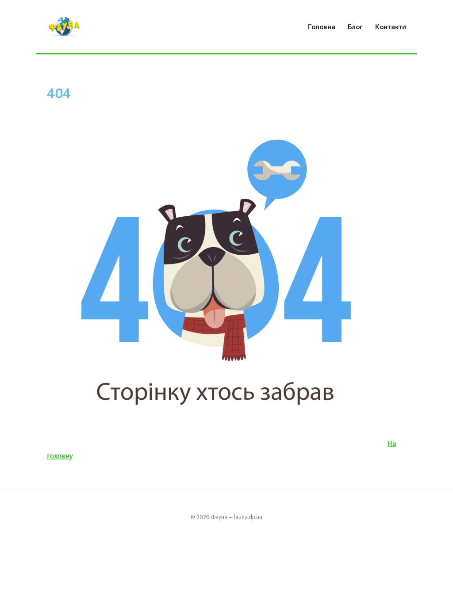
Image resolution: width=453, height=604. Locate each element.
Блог (355, 27)
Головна (321, 27)
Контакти (390, 27)
